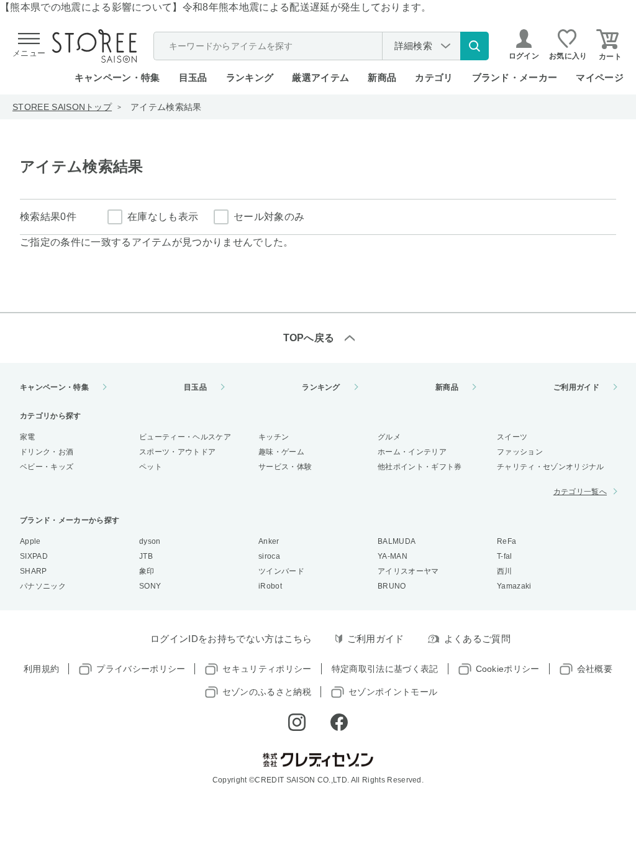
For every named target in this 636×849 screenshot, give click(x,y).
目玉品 (193, 77)
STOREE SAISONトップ (62, 107)
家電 (27, 437)
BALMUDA (397, 541)
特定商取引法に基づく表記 (385, 669)
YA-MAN (392, 556)
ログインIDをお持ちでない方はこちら (231, 638)
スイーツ (512, 437)
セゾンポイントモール (392, 692)
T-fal (504, 556)
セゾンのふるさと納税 (266, 692)
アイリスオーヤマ (408, 571)
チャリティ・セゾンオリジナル (550, 466)
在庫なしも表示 (162, 216)
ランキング (250, 77)
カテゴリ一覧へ (580, 491)
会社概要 (594, 669)
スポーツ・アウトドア (177, 451)
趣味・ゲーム (281, 451)
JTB (146, 556)
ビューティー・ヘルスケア (185, 437)
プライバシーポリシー (140, 669)
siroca (269, 556)
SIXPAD (34, 556)
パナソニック (43, 586)
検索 (474, 46)
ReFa (506, 541)
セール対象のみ (269, 216)
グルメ (389, 437)
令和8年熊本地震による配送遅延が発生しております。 (307, 7)
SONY (150, 586)
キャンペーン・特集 (117, 77)
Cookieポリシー (508, 669)
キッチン (273, 437)
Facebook (339, 722)
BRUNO (392, 586)
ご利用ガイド (576, 387)
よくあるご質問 (477, 638)
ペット (150, 466)
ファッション (520, 451)
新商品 (382, 77)
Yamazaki (514, 586)
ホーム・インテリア (412, 451)
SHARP (33, 571)
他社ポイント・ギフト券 (420, 466)
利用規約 (41, 669)
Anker (268, 541)
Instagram (297, 722)
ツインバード (281, 571)
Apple (30, 541)
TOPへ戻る (309, 338)
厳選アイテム (320, 77)
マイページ (600, 77)
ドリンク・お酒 (46, 451)
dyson (150, 541)
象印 (147, 571)
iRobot (270, 586)
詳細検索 (413, 45)
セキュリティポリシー (266, 669)
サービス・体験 (285, 466)
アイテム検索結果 (166, 107)
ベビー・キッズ (46, 466)
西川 (504, 571)
